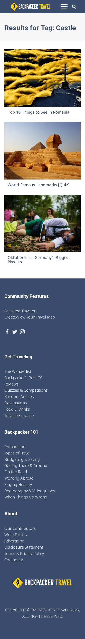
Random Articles (19, 396)
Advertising (14, 541)
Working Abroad (19, 478)
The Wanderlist (17, 371)
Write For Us (15, 534)
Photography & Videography (29, 490)
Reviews (11, 384)
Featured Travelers (20, 310)
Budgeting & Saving (22, 459)
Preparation (14, 446)
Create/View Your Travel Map (29, 317)
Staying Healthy (18, 484)
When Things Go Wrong (25, 497)
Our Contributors (20, 528)
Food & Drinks (17, 409)
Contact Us (14, 559)
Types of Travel (17, 453)
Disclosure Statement (23, 547)
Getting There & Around (25, 465)
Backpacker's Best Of (23, 377)
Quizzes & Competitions (26, 390)
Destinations (15, 402)
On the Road (15, 471)
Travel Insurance (19, 415)
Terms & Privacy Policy (24, 553)
